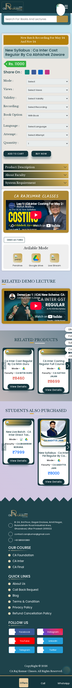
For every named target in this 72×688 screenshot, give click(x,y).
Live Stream (54, 265)
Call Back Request (26, 590)
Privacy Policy (22, 607)
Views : (9, 89)
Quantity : (11, 142)
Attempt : (10, 134)
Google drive (36, 265)
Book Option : (13, 116)
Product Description (20, 167)
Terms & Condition (26, 602)
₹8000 (53, 473)
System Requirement (20, 182)
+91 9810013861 (22, 540)
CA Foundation (23, 555)
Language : (11, 125)
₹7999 (18, 452)
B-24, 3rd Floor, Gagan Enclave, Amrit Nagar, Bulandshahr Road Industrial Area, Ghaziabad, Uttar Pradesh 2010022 (38, 525)
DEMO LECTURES (15, 239)
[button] (68, 365)
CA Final (18, 567)
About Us (19, 584)
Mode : (8, 80)
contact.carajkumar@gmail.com (32, 534)
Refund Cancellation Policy (32, 613)
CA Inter (18, 561)
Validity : (10, 97)
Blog (16, 596)
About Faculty (15, 175)
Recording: (11, 106)
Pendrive (17, 265)
